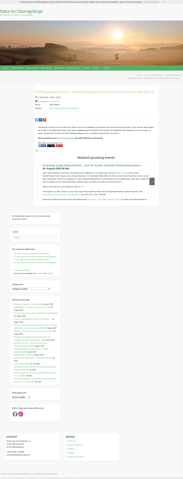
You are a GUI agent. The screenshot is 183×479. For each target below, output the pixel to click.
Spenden (71, 453)
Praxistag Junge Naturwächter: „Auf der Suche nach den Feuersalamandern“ (92, 165)
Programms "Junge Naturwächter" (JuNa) (103, 199)
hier (82, 187)
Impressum (72, 441)
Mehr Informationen (151, 2)
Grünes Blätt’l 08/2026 (22, 270)
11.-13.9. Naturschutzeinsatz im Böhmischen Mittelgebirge (35, 262)
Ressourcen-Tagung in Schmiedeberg (27, 304)
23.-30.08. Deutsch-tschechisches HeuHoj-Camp (31, 254)
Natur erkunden (18, 68)
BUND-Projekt (120, 173)
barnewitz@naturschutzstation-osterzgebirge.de (61, 195)
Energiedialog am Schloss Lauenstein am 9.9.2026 (32, 307)
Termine (86, 68)
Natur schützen (33, 68)
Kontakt (95, 68)
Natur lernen (60, 68)
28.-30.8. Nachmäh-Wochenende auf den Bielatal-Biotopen (35, 257)
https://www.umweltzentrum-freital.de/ (64, 108)
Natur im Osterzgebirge (21, 11)
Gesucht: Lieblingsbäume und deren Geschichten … (33, 319)
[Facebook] (40, 120)
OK (163, 2)
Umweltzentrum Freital (47, 151)
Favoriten (5, 68)
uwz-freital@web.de (66, 138)
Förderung (71, 449)
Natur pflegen (46, 68)
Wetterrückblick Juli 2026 (23, 355)
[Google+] (44, 120)
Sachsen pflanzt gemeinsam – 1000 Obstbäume (31, 358)
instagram (39, 273)
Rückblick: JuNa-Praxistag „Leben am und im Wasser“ (33, 331)
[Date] (36, 97)
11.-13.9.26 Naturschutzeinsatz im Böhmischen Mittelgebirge (36, 313)
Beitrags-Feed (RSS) (75, 445)
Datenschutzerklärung (75, 457)
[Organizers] (36, 101)
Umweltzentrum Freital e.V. (49, 102)
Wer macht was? (74, 68)
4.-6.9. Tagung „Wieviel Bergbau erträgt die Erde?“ (32, 260)
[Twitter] (36, 120)
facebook (49, 273)
